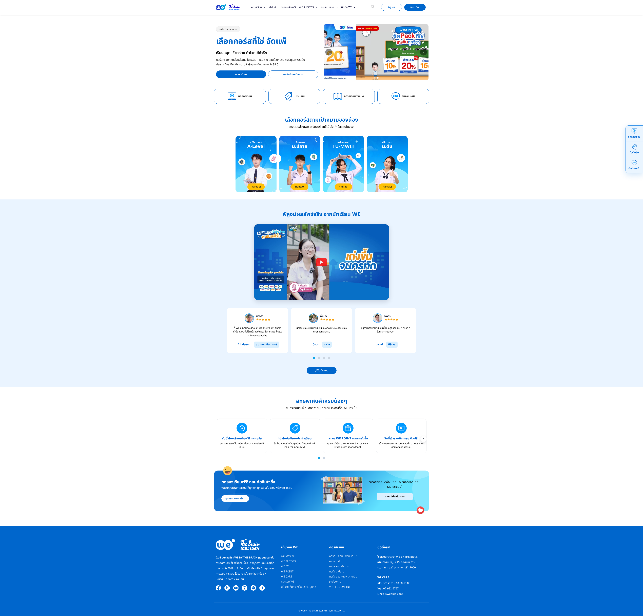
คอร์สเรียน (256, 7)
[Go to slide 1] (314, 358)
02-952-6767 (391, 589)
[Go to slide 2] (319, 358)
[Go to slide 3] (324, 358)
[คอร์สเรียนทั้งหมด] (338, 96)
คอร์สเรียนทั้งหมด (293, 74)
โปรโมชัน (272, 7)
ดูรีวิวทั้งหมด (321, 370)
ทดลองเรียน (245, 96)
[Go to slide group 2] (324, 458)
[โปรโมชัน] (288, 96)
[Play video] (321, 262)
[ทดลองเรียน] (232, 96)
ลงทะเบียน (241, 74)
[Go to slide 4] (329, 358)
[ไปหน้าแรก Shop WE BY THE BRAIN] (228, 7)
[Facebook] (218, 588)
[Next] (423, 439)
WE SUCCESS (306, 7)
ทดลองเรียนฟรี (288, 7)
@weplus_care (394, 594)
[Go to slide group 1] (319, 458)
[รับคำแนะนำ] (396, 96)
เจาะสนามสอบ (328, 7)
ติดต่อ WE (346, 7)
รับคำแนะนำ (408, 96)
